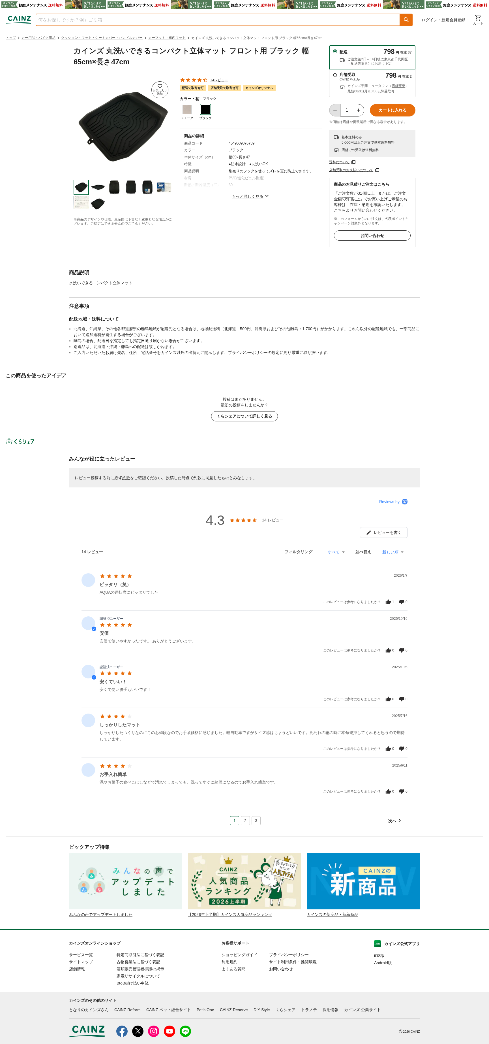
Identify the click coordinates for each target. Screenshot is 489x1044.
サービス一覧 (81, 954)
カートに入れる (393, 110)
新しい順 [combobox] (390, 552)
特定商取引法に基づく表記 (140, 954)
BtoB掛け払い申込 (133, 983)
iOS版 (379, 955)
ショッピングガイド (239, 954)
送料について (339, 162)
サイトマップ (81, 962)
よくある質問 (233, 969)
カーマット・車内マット (167, 38)
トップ (11, 38)
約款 (126, 478)
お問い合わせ (372, 235)
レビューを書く (388, 532)
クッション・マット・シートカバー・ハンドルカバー (102, 38)
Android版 (383, 962)
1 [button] (234, 820)
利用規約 (229, 962)
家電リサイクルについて (138, 976)
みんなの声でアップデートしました (100, 914)
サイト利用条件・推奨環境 (293, 962)
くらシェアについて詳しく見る (244, 416)
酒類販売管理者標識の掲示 (140, 969)
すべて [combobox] (334, 552)
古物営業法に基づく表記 (138, 962)
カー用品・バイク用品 (38, 38)
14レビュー (219, 80)
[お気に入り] (159, 89)
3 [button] (256, 820)
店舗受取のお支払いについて (351, 170)
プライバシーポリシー (289, 954)
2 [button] (245, 820)
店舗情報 (77, 969)
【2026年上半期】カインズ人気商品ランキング (230, 914)
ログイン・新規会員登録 (443, 20)
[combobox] (213, 20)
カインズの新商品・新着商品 (332, 914)
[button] (406, 20)
